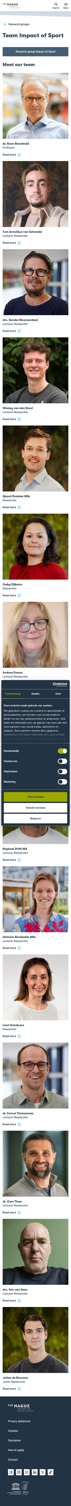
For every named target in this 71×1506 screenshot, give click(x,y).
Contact (13, 1460)
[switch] (62, 761)
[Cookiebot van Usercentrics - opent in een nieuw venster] (52, 684)
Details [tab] (36, 693)
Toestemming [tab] (12, 693)
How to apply (16, 1450)
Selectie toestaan (35, 807)
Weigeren (35, 818)
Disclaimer (14, 1441)
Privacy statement (19, 1421)
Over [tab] (58, 693)
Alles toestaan (35, 796)
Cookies (13, 1431)
